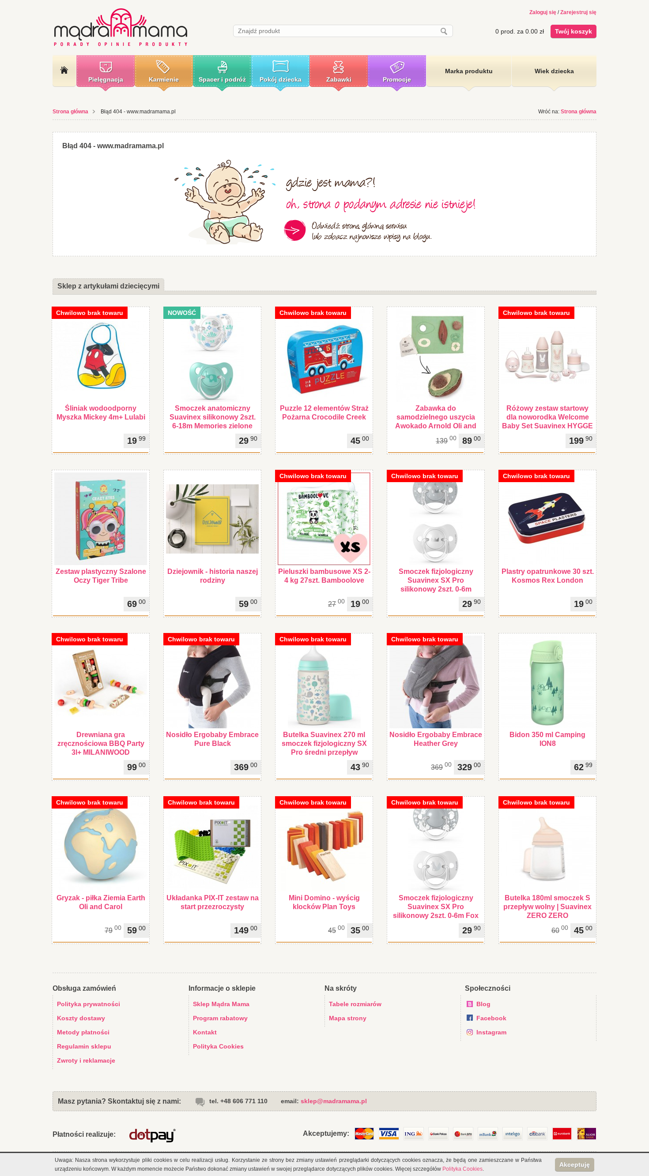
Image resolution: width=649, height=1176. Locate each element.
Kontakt (205, 1032)
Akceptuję (574, 1164)
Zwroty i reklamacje (86, 1060)
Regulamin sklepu (84, 1046)
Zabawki (338, 79)
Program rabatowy (220, 1018)
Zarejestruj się (578, 12)
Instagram (491, 1032)
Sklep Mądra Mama (221, 1003)
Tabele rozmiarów (355, 1003)
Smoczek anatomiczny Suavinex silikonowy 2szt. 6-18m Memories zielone (213, 417)
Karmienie (164, 79)
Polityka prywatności (88, 1003)
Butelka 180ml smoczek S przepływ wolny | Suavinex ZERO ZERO (547, 906)
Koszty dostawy (81, 1018)
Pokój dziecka (281, 79)
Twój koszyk (573, 31)
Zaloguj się (542, 12)
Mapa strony (347, 1018)
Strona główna (70, 112)
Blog (483, 1003)
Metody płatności (83, 1032)
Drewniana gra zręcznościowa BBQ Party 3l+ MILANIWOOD (100, 743)
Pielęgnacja (105, 79)
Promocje (397, 79)
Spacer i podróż (222, 79)
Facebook (491, 1018)
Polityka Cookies (218, 1046)
